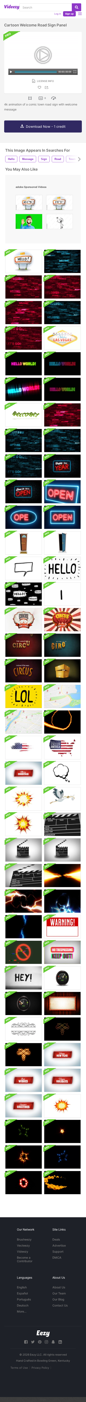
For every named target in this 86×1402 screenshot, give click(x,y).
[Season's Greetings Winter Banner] (23, 1106)
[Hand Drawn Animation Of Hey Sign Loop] (23, 978)
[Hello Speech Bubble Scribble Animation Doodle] (23, 594)
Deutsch (22, 1305)
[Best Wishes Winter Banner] (23, 1080)
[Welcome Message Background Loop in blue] (62, 440)
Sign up (69, 13)
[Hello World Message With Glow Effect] (23, 364)
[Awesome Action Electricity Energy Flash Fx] (62, 875)
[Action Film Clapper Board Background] (62, 824)
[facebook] (26, 1342)
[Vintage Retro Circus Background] (23, 645)
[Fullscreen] (75, 71)
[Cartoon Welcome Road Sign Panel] (23, 261)
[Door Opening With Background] (23, 543)
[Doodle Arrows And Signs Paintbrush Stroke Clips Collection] (62, 594)
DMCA (56, 1257)
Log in (57, 13)
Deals (56, 1239)
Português (24, 1299)
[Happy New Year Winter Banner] (62, 1054)
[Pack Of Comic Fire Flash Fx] (62, 722)
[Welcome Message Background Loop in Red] (23, 312)
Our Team (59, 1293)
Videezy (22, 1251)
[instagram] (46, 1342)
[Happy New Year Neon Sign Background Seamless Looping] (62, 466)
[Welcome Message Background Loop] (62, 261)
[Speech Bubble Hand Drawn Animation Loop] (23, 568)
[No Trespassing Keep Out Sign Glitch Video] (62, 952)
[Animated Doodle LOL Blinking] (23, 696)
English (22, 1287)
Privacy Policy (40, 1367)
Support (57, 1251)
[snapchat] (53, 1342)
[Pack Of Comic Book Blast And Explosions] (23, 799)
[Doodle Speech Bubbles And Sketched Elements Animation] (62, 773)
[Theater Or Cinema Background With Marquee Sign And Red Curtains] (62, 1003)
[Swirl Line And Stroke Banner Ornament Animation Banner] (23, 1029)
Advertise (59, 1245)
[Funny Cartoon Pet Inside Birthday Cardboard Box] (62, 671)
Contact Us (60, 1305)
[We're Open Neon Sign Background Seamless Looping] (23, 491)
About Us (58, 1287)
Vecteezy (23, 1245)
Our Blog (58, 1299)
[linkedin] (60, 1342)
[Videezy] (11, 7)
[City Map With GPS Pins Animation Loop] (62, 696)
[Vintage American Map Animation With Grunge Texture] (23, 747)
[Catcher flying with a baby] (62, 799)
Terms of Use (19, 1367)
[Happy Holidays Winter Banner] (62, 1080)
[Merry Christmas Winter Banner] (23, 773)
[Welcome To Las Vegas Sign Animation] (62, 338)
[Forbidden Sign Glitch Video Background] (23, 952)
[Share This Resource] (47, 87)
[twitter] (33, 1342)
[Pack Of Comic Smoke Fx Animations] (62, 1182)
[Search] (76, 7)
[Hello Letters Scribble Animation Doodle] (62, 568)
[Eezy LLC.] (43, 1333)
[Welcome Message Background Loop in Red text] (23, 287)
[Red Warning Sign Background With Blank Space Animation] (62, 926)
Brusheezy (24, 1239)
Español (22, 1293)
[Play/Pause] (11, 71)
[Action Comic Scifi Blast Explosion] (23, 1131)
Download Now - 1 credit (46, 126)
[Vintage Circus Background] (23, 619)
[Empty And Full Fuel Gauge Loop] (62, 978)
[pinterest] (39, 1342)
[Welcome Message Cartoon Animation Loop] (23, 415)
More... (22, 1311)
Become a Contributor (24, 1259)
